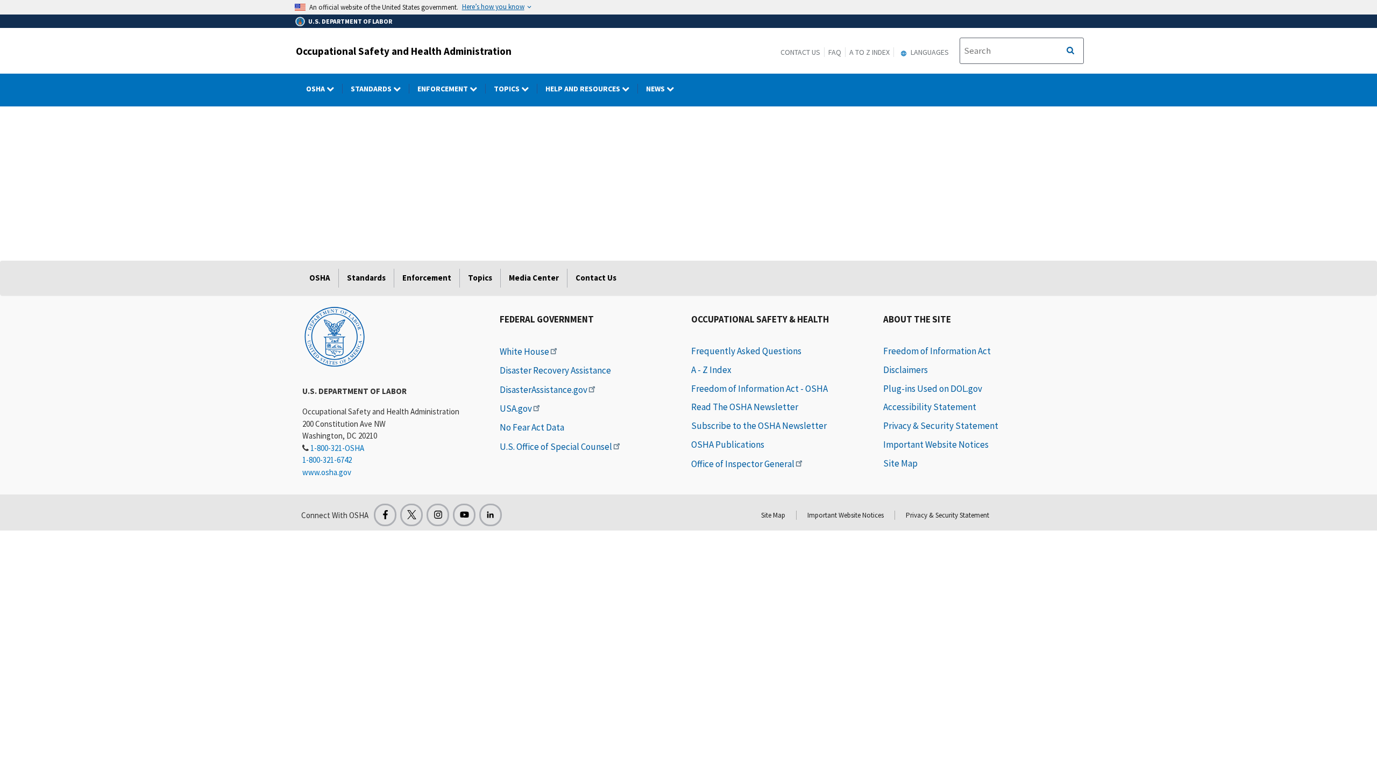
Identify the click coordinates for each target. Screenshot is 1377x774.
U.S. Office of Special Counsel (556, 447)
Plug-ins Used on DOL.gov (932, 389)
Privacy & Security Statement (940, 426)
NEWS (656, 89)
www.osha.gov (326, 472)
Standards (372, 89)
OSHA (316, 89)
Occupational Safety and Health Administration (404, 51)
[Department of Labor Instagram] (438, 515)
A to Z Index (869, 52)
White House (524, 351)
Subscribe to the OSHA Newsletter (759, 426)
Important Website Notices (936, 444)
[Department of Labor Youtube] (464, 515)
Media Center (534, 278)
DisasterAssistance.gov (543, 390)
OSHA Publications (727, 444)
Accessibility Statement (929, 407)
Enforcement (443, 89)
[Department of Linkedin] (490, 515)
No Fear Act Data (532, 427)
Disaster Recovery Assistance (555, 370)
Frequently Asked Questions (746, 351)
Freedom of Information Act (937, 351)
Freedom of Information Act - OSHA (759, 389)
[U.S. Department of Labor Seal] (334, 336)
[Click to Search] (1070, 51)
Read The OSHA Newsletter (744, 407)
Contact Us (800, 52)
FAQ (834, 52)
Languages (929, 52)
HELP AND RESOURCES (583, 89)
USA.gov (516, 408)
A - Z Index (711, 370)
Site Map (900, 463)
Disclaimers (905, 370)
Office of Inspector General (742, 464)
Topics (507, 89)
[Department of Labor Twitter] (411, 515)
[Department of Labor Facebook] (385, 515)
